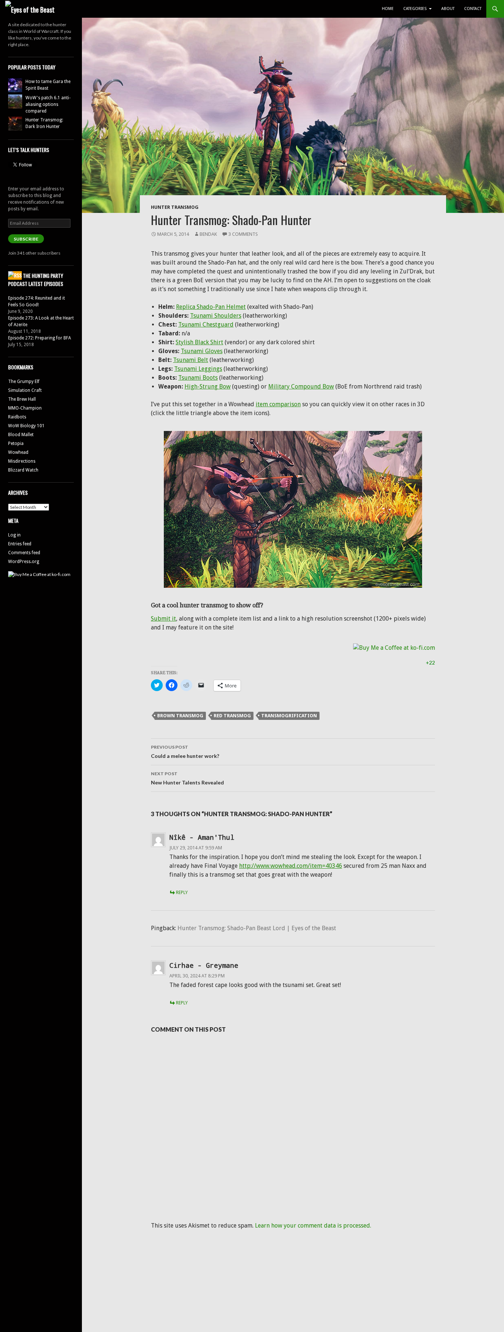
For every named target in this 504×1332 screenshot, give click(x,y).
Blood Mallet (21, 434)
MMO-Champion (25, 408)
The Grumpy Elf (23, 381)
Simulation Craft (25, 390)
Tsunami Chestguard (206, 324)
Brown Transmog (180, 715)
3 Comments (243, 234)
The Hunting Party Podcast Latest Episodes (35, 280)
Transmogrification (289, 715)
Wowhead (18, 452)
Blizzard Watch (23, 470)
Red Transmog (232, 715)
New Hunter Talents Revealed (187, 778)
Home (388, 8)
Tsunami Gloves (201, 351)
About (448, 8)
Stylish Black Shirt (199, 342)
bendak (208, 234)
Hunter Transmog (175, 207)
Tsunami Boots (198, 377)
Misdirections (21, 461)
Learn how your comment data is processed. (313, 1225)
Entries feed (19, 543)
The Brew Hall (22, 399)
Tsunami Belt (190, 359)
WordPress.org (23, 561)
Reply (182, 892)
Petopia (16, 443)
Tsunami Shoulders (215, 315)
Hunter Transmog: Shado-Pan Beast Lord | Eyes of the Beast (256, 928)
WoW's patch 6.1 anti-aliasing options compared (47, 104)
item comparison (278, 404)
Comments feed (24, 552)
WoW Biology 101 (26, 425)
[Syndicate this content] (15, 275)
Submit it (163, 618)
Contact (472, 8)
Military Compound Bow (301, 386)
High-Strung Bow (207, 386)
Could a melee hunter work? (185, 751)
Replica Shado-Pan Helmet (211, 306)
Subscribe (26, 239)
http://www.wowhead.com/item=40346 (290, 865)
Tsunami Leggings (198, 368)
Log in (14, 535)
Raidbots (17, 417)
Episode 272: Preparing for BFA (39, 338)
